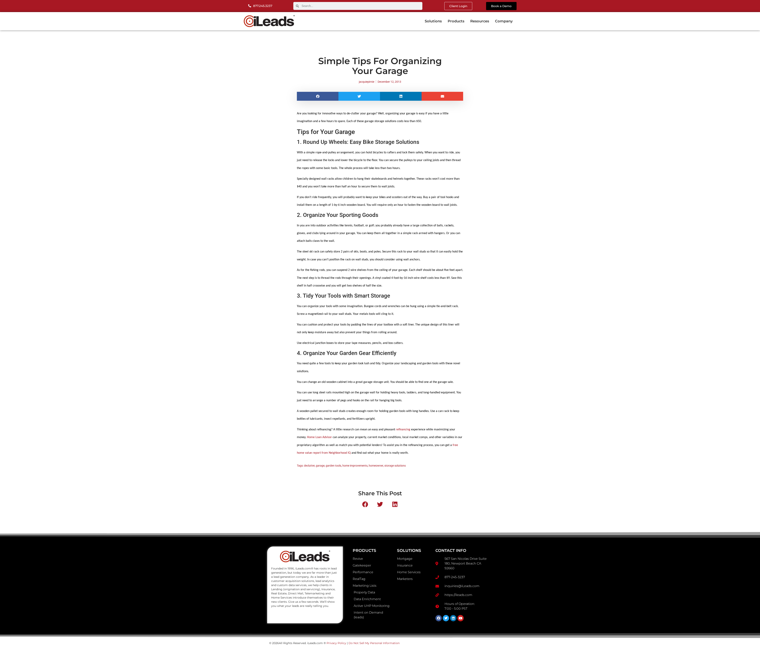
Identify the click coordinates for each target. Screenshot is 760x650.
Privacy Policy (336, 643)
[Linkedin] (453, 618)
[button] (317, 96)
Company (504, 21)
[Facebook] (438, 618)
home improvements (355, 465)
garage (320, 465)
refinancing (403, 429)
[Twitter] (446, 618)
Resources (479, 21)
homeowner (376, 465)
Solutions (433, 21)
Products (456, 21)
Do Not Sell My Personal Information (374, 643)
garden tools (333, 465)
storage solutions (395, 465)
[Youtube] (460, 618)
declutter (309, 465)
